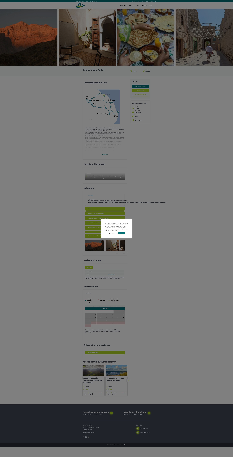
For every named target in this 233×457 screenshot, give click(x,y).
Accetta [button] (122, 233)
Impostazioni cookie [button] (113, 233)
